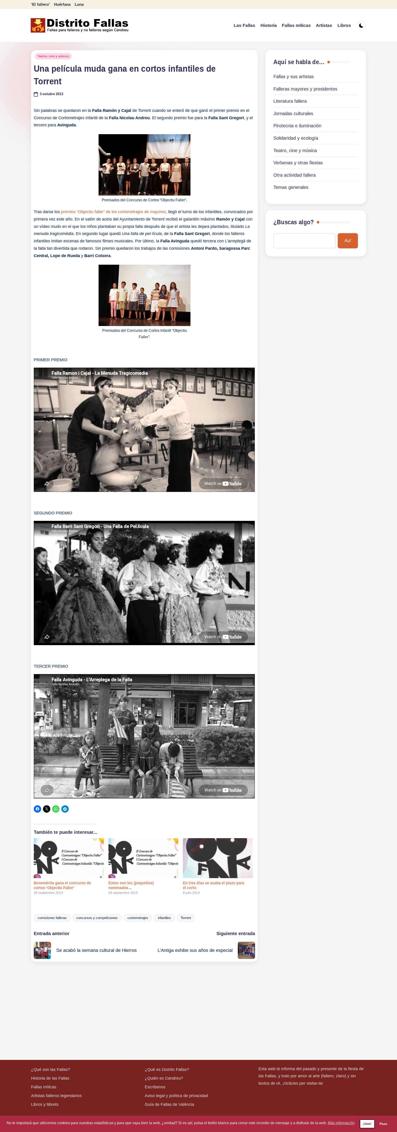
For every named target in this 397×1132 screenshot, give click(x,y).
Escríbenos (155, 1087)
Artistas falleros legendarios (56, 1095)
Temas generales (290, 187)
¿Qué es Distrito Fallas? (167, 1069)
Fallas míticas (43, 1087)
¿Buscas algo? (293, 222)
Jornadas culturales (293, 113)
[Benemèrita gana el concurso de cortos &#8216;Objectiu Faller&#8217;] (69, 858)
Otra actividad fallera (294, 175)
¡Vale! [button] (367, 1124)
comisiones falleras (52, 918)
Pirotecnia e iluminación (297, 125)
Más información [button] (341, 1123)
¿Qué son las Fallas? (50, 1069)
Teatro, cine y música (53, 56)
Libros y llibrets (45, 1104)
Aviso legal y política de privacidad (176, 1095)
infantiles (164, 918)
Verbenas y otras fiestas (298, 162)
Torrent (186, 918)
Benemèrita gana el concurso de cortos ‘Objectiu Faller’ (62, 885)
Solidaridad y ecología (295, 138)
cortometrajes (138, 918)
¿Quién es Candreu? (164, 1078)
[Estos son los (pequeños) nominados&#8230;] (143, 858)
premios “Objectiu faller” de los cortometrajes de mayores (113, 212)
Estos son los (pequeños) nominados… (131, 885)
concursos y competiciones (97, 918)
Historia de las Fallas (50, 1078)
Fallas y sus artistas (293, 76)
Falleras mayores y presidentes (305, 88)
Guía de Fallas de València (169, 1104)
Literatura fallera (290, 101)
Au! (347, 240)
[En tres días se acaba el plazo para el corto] (218, 858)
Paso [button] (383, 1124)
